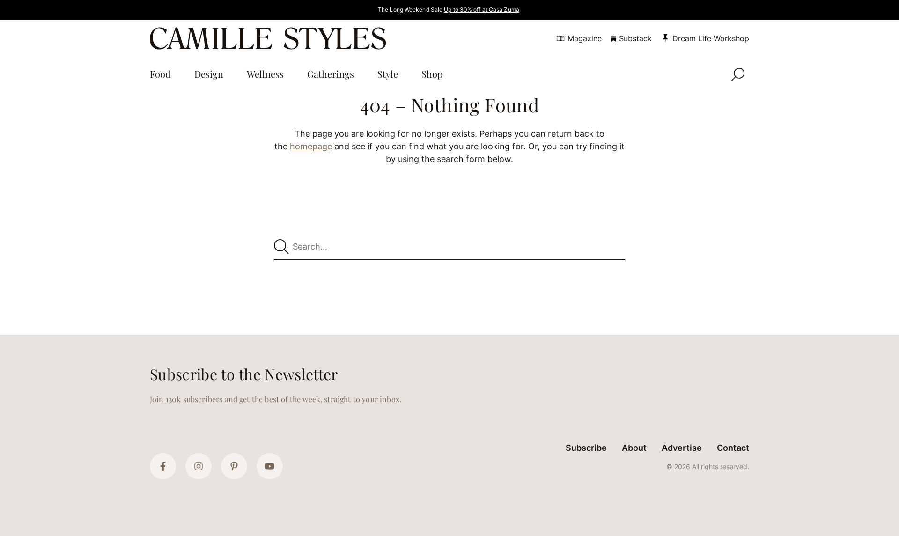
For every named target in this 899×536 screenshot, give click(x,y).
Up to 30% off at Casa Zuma (481, 9)
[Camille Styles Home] (270, 38)
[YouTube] (270, 466)
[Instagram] (198, 466)
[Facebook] (163, 466)
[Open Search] (738, 74)
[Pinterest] (234, 466)
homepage (311, 146)
